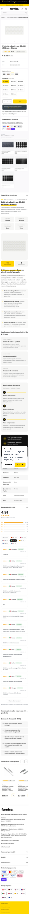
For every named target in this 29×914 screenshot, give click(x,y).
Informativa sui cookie (14, 460)
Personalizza (8, 464)
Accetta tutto (19, 464)
